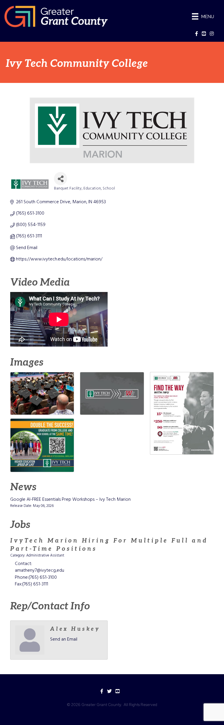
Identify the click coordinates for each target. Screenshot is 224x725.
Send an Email (63, 639)
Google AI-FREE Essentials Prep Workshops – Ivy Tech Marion (70, 499)
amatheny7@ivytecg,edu (39, 570)
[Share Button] (60, 178)
